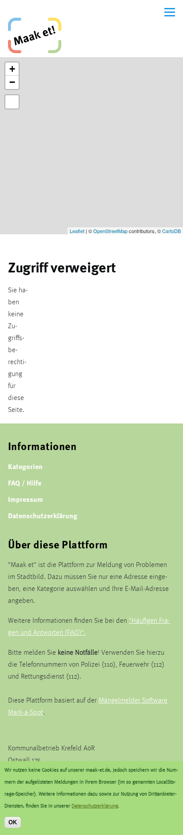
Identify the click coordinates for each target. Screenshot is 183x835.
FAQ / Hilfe (24, 483)
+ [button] (12, 68)
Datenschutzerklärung (42, 515)
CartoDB (171, 230)
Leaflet (77, 230)
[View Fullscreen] (12, 102)
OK (12, 822)
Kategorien (25, 466)
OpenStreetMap (110, 230)
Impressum (25, 499)
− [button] (12, 82)
